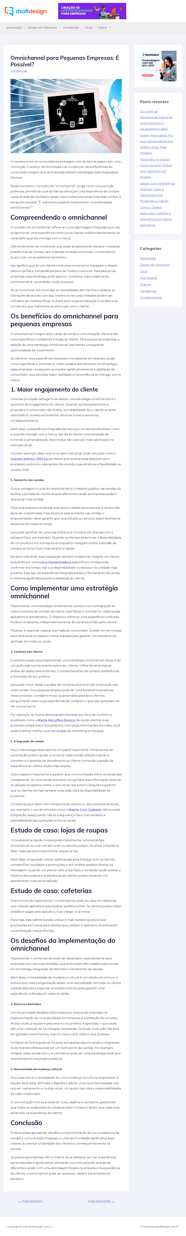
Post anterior (30, 1201)
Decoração (14, 27)
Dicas (88, 27)
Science (145, 284)
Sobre (102, 27)
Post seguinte (101, 1201)
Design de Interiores (42, 27)
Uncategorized (151, 297)
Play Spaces (148, 278)
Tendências (71, 27)
